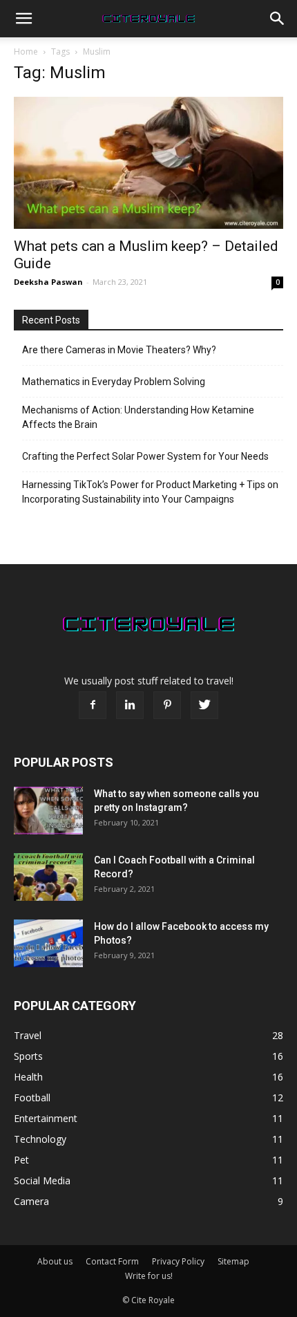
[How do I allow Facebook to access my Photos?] (48, 943)
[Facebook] (92, 705)
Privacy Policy (178, 1261)
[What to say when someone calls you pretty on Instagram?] (48, 810)
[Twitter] (204, 705)
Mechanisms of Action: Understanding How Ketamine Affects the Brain (138, 417)
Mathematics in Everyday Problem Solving (113, 381)
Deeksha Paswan (48, 282)
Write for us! (149, 1276)
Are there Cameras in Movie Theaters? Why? (119, 349)
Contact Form (112, 1261)
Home (26, 51)
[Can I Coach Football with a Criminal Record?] (48, 877)
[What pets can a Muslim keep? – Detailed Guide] (148, 163)
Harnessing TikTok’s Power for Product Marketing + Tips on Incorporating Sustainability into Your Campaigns (150, 492)
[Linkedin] (130, 705)
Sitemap (233, 1261)
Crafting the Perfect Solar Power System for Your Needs (145, 456)
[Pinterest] (167, 705)
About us (55, 1261)
